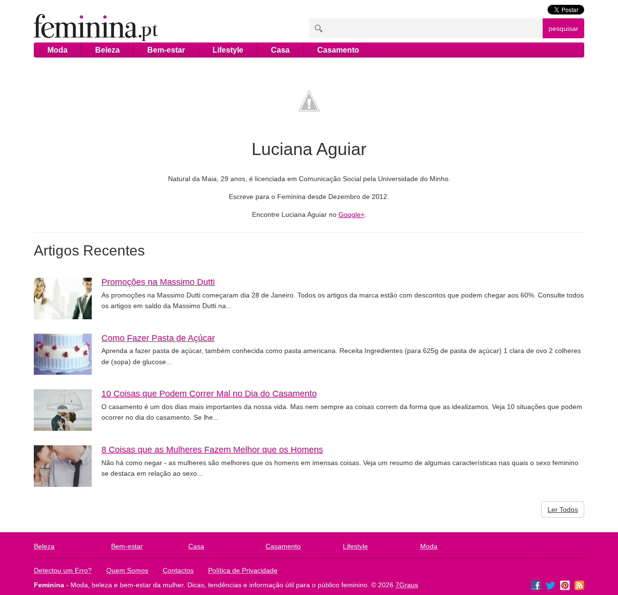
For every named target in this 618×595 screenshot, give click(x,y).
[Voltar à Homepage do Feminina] (96, 28)
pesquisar (563, 28)
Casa (280, 50)
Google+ (351, 214)
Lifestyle (227, 50)
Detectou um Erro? (63, 570)
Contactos (178, 570)
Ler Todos (563, 509)
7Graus (406, 585)
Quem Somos (127, 570)
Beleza (107, 50)
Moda (57, 50)
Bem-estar (166, 50)
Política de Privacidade (243, 570)
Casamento (338, 50)
